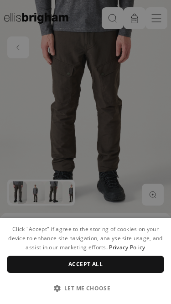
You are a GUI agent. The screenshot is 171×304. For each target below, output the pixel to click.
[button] (85, 288)
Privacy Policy (127, 247)
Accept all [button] (85, 264)
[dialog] (85, 261)
